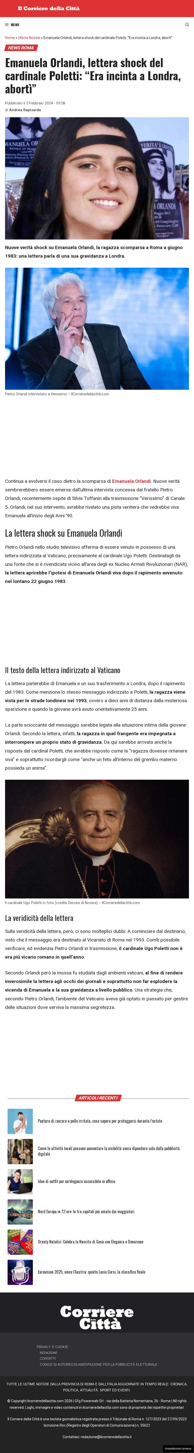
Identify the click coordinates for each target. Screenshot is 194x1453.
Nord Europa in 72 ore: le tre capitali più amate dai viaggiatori (86, 1211)
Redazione (48, 1353)
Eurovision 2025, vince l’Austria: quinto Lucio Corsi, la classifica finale (91, 1272)
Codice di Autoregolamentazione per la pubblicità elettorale (98, 1364)
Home (10, 38)
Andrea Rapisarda (25, 110)
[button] (187, 24)
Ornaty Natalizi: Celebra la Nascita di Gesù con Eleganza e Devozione (90, 1242)
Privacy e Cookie (52, 1347)
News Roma (21, 47)
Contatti (48, 1358)
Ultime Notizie (29, 38)
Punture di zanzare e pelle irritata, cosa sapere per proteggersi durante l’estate (100, 1121)
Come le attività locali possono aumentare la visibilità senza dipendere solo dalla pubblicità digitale (109, 1151)
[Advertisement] (97, 440)
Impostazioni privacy (178, 1448)
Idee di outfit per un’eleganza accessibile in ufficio (76, 1181)
